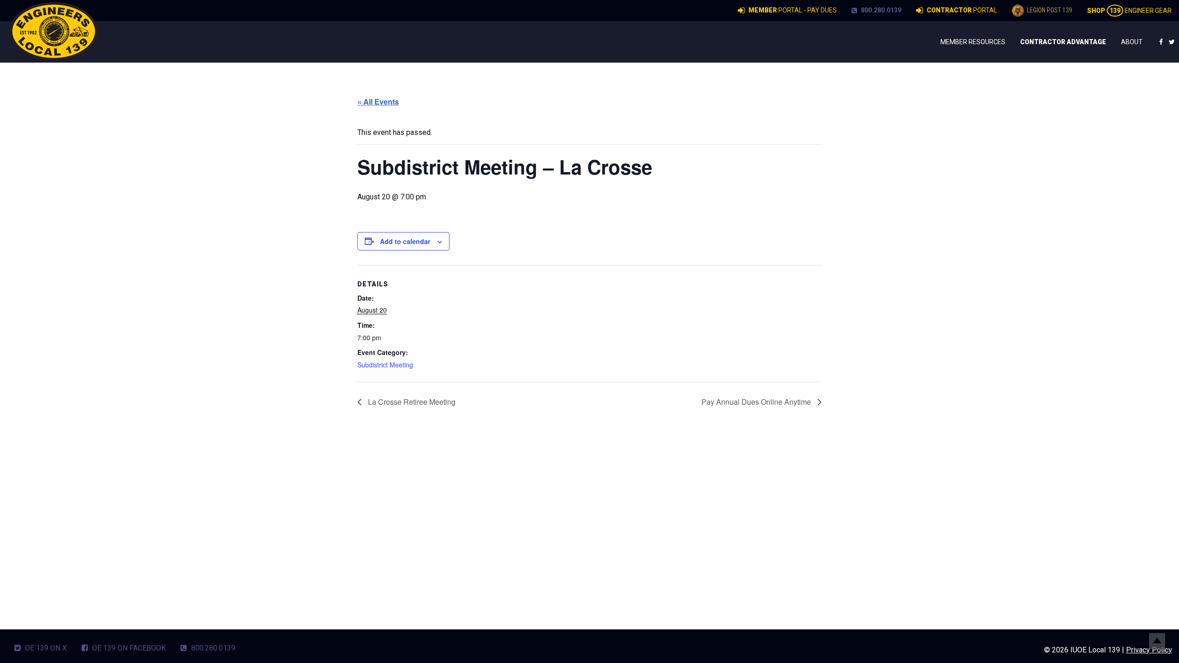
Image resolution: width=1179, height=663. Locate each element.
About (1132, 42)
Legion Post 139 (1049, 10)
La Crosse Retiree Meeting (410, 401)
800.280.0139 (880, 10)
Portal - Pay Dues (792, 10)
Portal (962, 10)
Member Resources (972, 42)
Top (1157, 641)
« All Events (378, 101)
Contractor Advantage (1063, 42)
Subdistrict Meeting (385, 364)
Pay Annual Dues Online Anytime (757, 401)
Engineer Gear (1129, 10)
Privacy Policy (1149, 650)
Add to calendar (405, 241)
